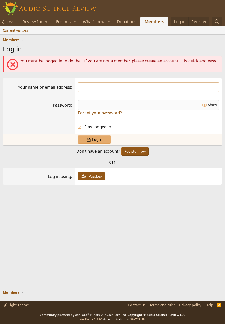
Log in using (59, 176)
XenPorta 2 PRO (91, 319)
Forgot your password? (100, 112)
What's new (94, 21)
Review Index (35, 21)
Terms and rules (162, 304)
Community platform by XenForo (83, 315)
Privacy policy (190, 304)
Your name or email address (44, 87)
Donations (126, 21)
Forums (63, 21)
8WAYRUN (138, 319)
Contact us (136, 304)
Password (62, 105)
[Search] (217, 21)
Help (209, 304)
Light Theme (18, 304)
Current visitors (15, 30)
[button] (75, 21)
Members (154, 21)
